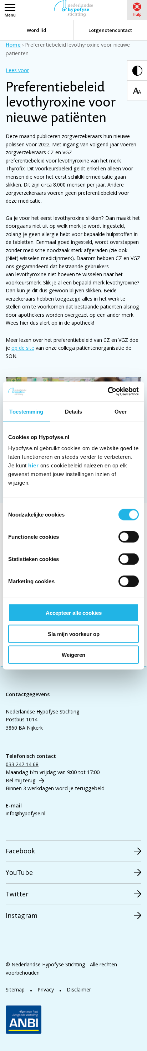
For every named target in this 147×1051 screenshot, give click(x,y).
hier (33, 465)
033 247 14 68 (22, 764)
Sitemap (15, 989)
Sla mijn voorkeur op (74, 634)
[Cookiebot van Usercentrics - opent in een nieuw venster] (107, 391)
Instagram (21, 915)
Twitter (17, 894)
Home (13, 44)
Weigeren (73, 655)
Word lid (36, 30)
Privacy (45, 989)
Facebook (20, 851)
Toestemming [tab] (26, 411)
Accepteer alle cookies (74, 613)
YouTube (19, 872)
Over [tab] (121, 411)
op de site (22, 347)
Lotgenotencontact (110, 30)
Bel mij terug (21, 780)
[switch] (128, 537)
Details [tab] (73, 411)
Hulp (137, 14)
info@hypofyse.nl (25, 813)
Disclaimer (79, 989)
